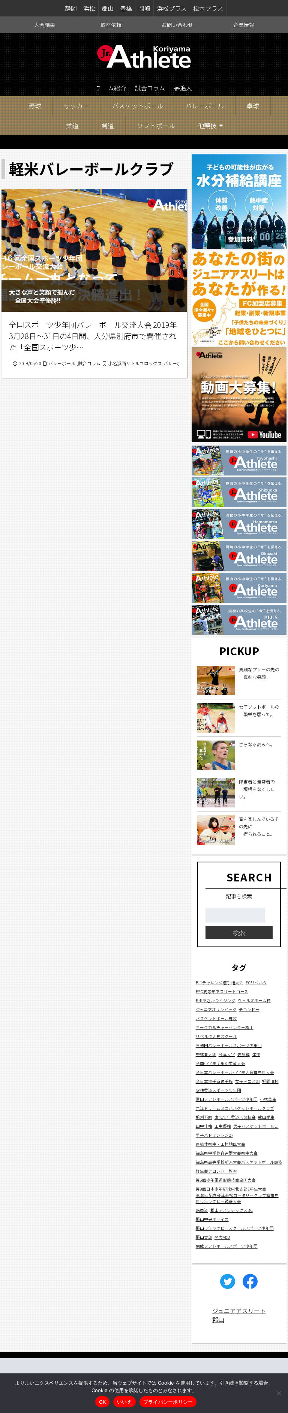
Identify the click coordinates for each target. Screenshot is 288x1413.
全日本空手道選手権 (214, 1081)
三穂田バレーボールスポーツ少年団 (229, 1045)
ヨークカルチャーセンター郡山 (225, 1027)
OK (102, 1402)
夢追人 (183, 87)
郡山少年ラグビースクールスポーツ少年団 (235, 1228)
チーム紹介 (111, 87)
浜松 (89, 8)
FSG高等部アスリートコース (222, 991)
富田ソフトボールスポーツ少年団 (227, 1099)
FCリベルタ (256, 982)
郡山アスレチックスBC (231, 1210)
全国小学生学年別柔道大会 (220, 1063)
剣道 (107, 125)
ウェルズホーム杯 (254, 1000)
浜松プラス (172, 8)
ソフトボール (156, 125)
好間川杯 (270, 1081)
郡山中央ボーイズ (212, 1219)
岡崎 (144, 8)
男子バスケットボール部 (256, 1126)
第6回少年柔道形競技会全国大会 (226, 1180)
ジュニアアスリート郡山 (239, 1315)
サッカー (76, 105)
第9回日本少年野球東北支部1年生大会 (231, 1189)
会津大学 (227, 1054)
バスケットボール (137, 105)
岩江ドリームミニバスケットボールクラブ (235, 1108)
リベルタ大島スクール (216, 1036)
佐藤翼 (243, 1054)
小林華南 (268, 1099)
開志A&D (222, 1237)
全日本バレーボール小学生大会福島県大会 (235, 1072)
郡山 (108, 8)
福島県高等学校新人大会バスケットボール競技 (239, 1162)
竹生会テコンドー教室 (216, 1171)
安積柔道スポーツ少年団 (218, 1090)
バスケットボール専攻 (216, 1018)
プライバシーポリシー (168, 1402)
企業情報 (243, 24)
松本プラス (208, 8)
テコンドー (249, 1009)
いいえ (124, 1402)
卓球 (252, 105)
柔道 (72, 125)
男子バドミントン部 (214, 1135)
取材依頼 (111, 24)
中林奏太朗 (206, 1054)
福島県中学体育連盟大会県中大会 (227, 1153)
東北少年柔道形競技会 (235, 1117)
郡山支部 (204, 1237)
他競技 (207, 125)
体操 (256, 1054)
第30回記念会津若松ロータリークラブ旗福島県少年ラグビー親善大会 (237, 1198)
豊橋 (126, 8)
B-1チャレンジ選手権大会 (219, 982)
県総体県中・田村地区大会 (220, 1144)
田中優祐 (222, 1126)
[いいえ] (278, 1393)
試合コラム (150, 87)
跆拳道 (202, 1210)
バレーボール (205, 105)
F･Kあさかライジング (216, 1000)
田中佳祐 (204, 1126)
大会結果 (44, 24)
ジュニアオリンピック (216, 1009)
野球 (34, 105)
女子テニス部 (247, 1081)
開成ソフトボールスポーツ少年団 (227, 1246)
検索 (239, 932)
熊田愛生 (266, 1117)
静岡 (71, 8)
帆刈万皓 (204, 1117)
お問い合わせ (177, 24)
